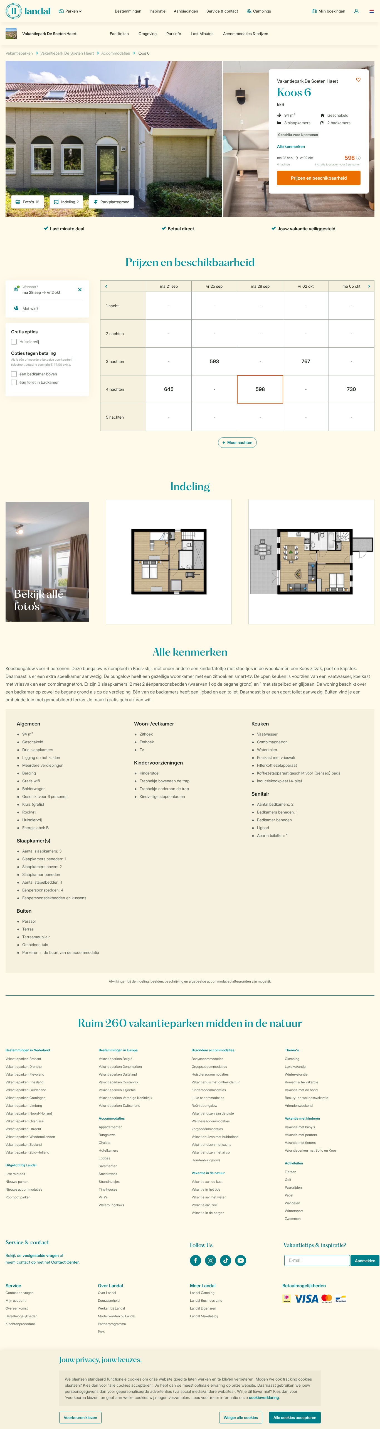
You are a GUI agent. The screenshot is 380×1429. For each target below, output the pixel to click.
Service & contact (222, 11)
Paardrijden (293, 1187)
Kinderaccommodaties (209, 1090)
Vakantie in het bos (206, 1189)
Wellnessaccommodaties (211, 1121)
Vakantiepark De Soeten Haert (307, 81)
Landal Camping (202, 1293)
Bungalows (107, 1135)
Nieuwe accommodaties (24, 1189)
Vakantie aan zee (204, 1205)
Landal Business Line (206, 1300)
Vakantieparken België (115, 1059)
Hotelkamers (108, 1150)
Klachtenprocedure (20, 1324)
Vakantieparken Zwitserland (119, 1105)
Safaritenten (108, 1166)
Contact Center (65, 1262)
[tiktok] (226, 1264)
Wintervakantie (296, 1074)
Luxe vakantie (295, 1066)
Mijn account (16, 1300)
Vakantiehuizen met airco (211, 1152)
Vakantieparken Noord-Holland (29, 1113)
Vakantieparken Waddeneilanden (30, 1137)
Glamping (292, 1059)
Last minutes (15, 1174)
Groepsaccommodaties (209, 1066)
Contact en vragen (20, 1293)
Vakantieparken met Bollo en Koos (311, 1150)
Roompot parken (18, 1197)
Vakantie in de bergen (208, 1213)
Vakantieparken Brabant (23, 1059)
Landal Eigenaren (203, 1308)
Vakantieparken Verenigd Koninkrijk (125, 1098)
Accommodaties (112, 1118)
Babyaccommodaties (207, 1059)
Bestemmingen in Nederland (28, 1050)
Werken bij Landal (111, 1308)
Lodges (104, 1158)
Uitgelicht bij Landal (21, 1165)
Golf (288, 1180)
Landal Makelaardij (204, 1316)
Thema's (292, 1050)
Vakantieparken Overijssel (25, 1121)
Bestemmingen (128, 11)
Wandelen (292, 1203)
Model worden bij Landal (116, 1316)
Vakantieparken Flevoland (25, 1074)
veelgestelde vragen (41, 1255)
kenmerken (291, 146)
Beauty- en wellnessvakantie (306, 1098)
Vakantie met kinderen (302, 1118)
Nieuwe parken (17, 1181)
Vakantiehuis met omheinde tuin (216, 1082)
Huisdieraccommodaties (210, 1074)
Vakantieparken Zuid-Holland (27, 1152)
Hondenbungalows (206, 1160)
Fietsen (290, 1172)
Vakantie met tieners (300, 1142)
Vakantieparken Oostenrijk (118, 1082)
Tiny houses (108, 1189)
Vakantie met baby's (300, 1127)
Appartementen (110, 1127)
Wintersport (294, 1211)
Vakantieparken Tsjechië (117, 1090)
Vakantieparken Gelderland (26, 1090)
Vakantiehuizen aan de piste (213, 1113)
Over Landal (107, 1293)
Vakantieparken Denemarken (120, 1066)
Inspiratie (158, 11)
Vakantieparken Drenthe (24, 1066)
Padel (289, 1195)
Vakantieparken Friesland (24, 1082)
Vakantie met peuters (301, 1135)
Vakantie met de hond (301, 1090)
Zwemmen (293, 1219)
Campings (262, 11)
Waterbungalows (111, 1205)
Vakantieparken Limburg (24, 1105)
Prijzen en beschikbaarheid (319, 178)
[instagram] (211, 1264)
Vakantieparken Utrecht (23, 1129)
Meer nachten (239, 442)
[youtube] (240, 1264)
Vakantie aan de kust (207, 1181)
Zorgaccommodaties (207, 1129)
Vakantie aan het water (209, 1197)
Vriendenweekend (299, 1105)
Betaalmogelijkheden (22, 1316)
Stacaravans (108, 1174)
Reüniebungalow (204, 1105)
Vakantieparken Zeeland (24, 1144)
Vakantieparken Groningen (26, 1098)
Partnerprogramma (112, 1324)
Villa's (103, 1197)
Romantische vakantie (301, 1082)
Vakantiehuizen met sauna (211, 1144)
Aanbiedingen (186, 11)
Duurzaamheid (109, 1300)
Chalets (104, 1142)
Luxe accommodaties (208, 1098)
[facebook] (196, 1264)
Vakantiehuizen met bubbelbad (215, 1137)
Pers (101, 1332)
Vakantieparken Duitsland (118, 1074)
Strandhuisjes (109, 1181)
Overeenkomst (17, 1308)
